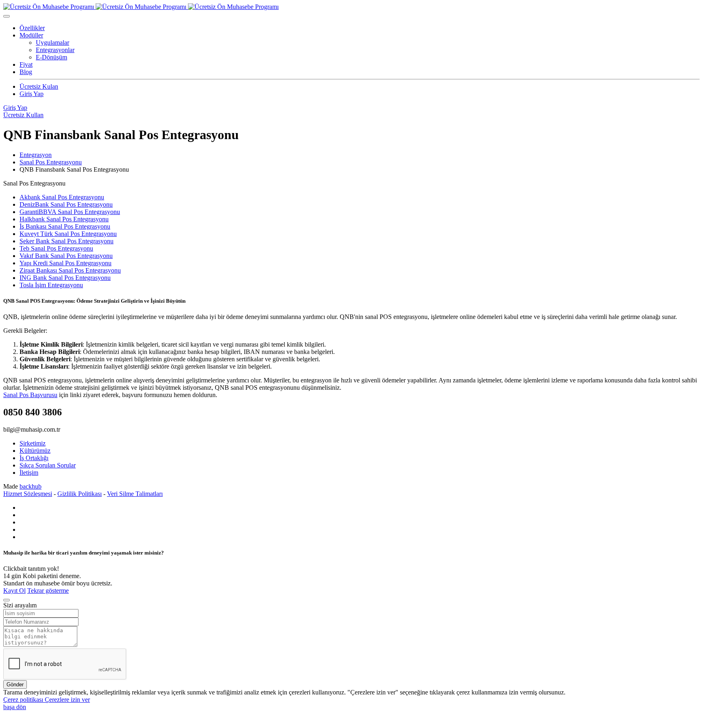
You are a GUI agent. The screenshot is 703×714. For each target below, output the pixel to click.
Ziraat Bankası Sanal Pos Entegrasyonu (70, 270)
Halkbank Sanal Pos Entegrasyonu (64, 219)
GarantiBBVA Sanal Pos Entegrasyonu (70, 211)
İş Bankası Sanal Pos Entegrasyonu (65, 226)
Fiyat (26, 64)
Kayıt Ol (14, 590)
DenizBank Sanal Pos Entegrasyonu (66, 204)
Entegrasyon (36, 154)
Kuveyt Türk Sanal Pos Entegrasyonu (68, 233)
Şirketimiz (33, 443)
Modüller (31, 35)
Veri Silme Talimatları (135, 493)
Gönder (15, 684)
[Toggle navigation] (6, 16)
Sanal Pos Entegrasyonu (51, 162)
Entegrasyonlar (55, 49)
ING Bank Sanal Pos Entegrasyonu (65, 277)
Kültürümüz (35, 450)
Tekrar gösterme (48, 590)
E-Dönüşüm (51, 57)
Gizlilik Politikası (79, 493)
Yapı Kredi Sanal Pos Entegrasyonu (65, 263)
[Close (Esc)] (6, 600)
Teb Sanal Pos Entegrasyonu (56, 248)
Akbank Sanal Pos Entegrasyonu (62, 197)
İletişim (29, 472)
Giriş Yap (32, 93)
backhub (30, 486)
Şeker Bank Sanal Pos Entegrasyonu (67, 241)
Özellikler (32, 27)
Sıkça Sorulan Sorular (48, 465)
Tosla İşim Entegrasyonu (51, 285)
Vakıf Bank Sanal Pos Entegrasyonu (66, 255)
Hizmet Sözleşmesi (27, 493)
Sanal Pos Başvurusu (30, 394)
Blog (26, 71)
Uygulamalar (52, 42)
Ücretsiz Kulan (39, 86)
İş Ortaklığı (34, 457)
